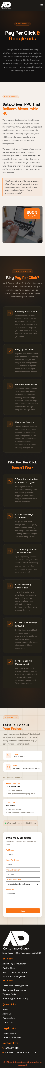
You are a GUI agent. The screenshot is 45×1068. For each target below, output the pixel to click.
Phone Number (13, 870)
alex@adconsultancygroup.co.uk (21, 812)
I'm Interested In (13, 880)
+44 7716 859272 (15, 791)
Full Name (10, 850)
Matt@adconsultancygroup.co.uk (21, 794)
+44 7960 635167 (15, 809)
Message (10, 889)
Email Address (12, 860)
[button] (42, 5)
